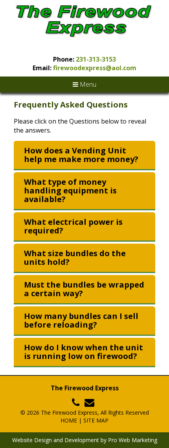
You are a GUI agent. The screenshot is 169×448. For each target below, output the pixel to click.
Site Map (95, 420)
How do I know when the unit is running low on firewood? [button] (83, 352)
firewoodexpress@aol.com (94, 68)
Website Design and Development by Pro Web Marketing (84, 440)
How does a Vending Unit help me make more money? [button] (81, 155)
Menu (87, 84)
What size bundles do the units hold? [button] (75, 257)
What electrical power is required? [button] (73, 226)
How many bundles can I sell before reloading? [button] (81, 320)
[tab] (84, 155)
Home (69, 420)
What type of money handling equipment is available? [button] (70, 191)
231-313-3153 (96, 59)
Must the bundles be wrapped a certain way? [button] (84, 289)
